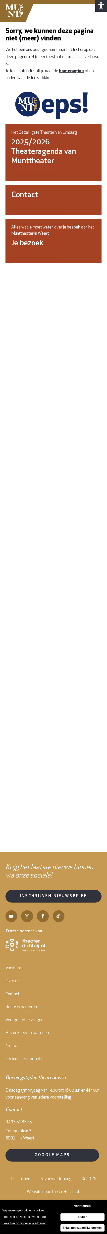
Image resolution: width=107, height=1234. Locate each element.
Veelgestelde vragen (24, 1020)
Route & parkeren (21, 1007)
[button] (101, 6)
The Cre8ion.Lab (65, 1192)
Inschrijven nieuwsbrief (53, 896)
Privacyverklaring (56, 1179)
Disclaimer (20, 1179)
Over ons (13, 981)
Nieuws (11, 1046)
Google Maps (52, 1155)
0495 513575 (18, 1122)
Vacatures (14, 968)
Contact (12, 994)
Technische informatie (24, 1059)
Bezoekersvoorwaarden (27, 1033)
